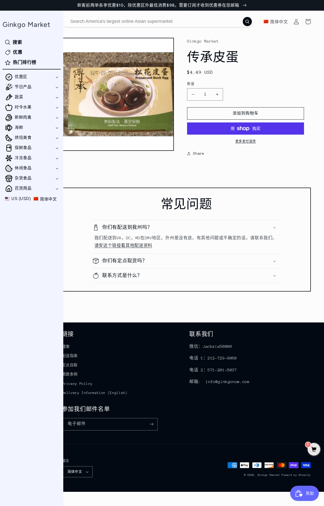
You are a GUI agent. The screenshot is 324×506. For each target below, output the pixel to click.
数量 (190, 84)
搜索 (66, 347)
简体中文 (75, 472)
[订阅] (151, 424)
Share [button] (198, 153)
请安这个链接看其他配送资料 (123, 245)
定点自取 (70, 365)
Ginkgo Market (269, 475)
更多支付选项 (245, 141)
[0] (314, 450)
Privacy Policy (77, 384)
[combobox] (157, 21)
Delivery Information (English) (95, 393)
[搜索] (247, 21)
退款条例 (70, 374)
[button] (32, 77)
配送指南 (70, 356)
